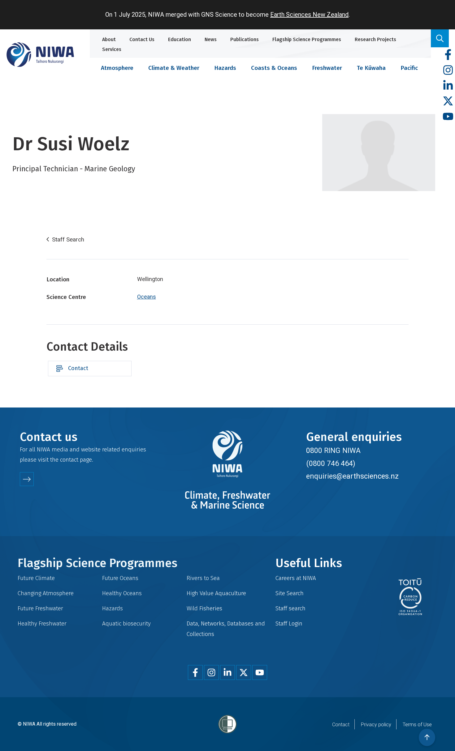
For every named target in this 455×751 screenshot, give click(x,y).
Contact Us (141, 39)
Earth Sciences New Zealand (309, 14)
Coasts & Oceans (274, 67)
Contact (78, 368)
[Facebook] (448, 55)
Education (179, 39)
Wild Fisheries (204, 608)
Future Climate (36, 578)
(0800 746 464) (330, 463)
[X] (448, 101)
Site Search (289, 593)
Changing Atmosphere (46, 593)
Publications (244, 39)
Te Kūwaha (371, 67)
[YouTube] (448, 117)
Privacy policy (376, 725)
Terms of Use (417, 725)
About (109, 39)
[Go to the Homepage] (40, 54)
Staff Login (288, 623)
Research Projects (375, 39)
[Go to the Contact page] (27, 479)
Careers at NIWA (295, 578)
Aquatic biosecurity (126, 623)
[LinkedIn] (448, 86)
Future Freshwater (40, 608)
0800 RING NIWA (333, 450)
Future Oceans (120, 578)
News (211, 39)
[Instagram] (448, 70)
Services (111, 49)
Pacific (409, 67)
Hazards (225, 67)
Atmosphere (117, 67)
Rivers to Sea (203, 578)
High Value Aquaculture (216, 593)
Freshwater (327, 67)
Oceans (146, 296)
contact (69, 459)
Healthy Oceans (122, 593)
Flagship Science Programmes (306, 39)
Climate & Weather (173, 67)
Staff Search (68, 239)
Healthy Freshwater (42, 623)
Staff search (290, 608)
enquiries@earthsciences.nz (352, 476)
